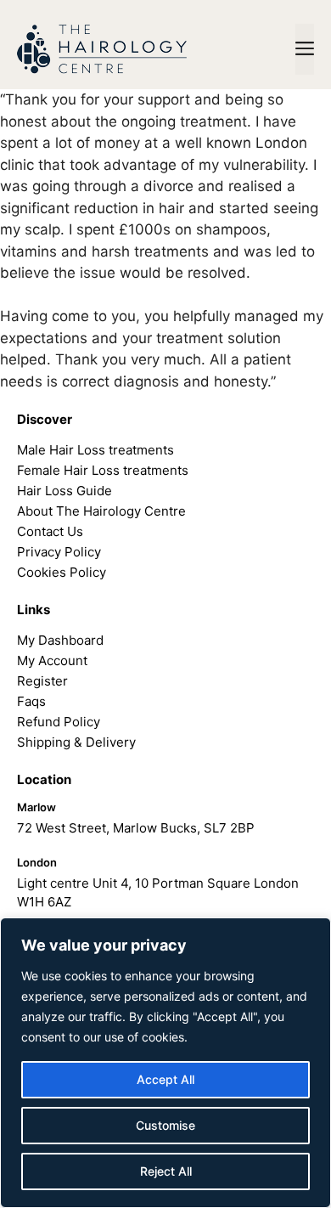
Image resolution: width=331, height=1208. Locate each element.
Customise (165, 1125)
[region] (165, 1062)
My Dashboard (60, 640)
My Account (52, 660)
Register (42, 681)
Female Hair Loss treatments (102, 470)
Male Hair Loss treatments (95, 450)
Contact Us (50, 531)
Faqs (31, 701)
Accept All (165, 1079)
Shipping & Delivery (76, 742)
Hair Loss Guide (64, 491)
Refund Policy (58, 722)
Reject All (166, 1171)
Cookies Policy (61, 572)
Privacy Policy (59, 552)
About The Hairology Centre (101, 511)
